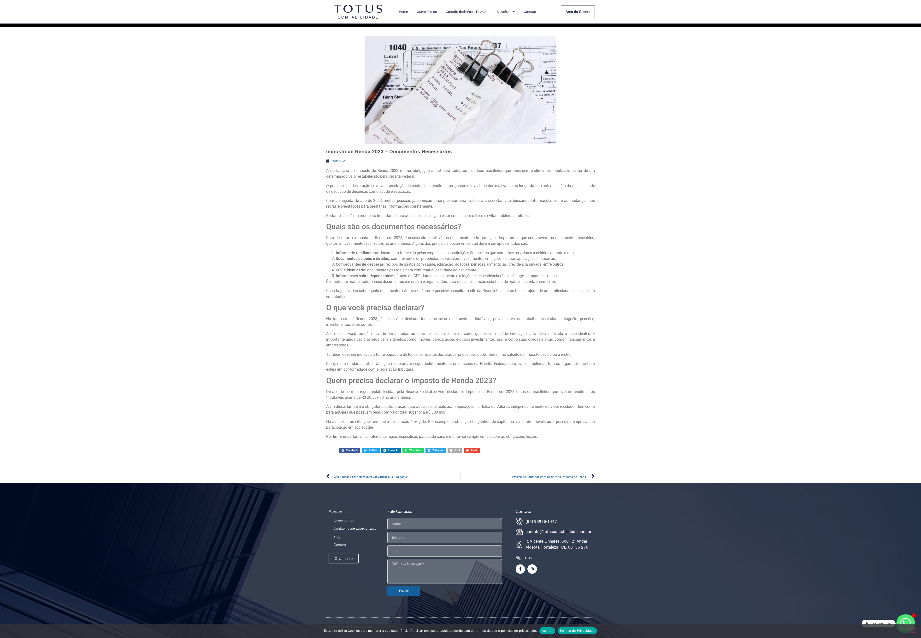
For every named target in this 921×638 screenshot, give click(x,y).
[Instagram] (532, 569)
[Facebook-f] (520, 569)
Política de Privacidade (577, 630)
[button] (349, 450)
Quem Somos (427, 12)
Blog (337, 536)
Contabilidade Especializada (467, 12)
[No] (913, 630)
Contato (530, 12)
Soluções (503, 12)
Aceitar (547, 630)
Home (403, 12)
